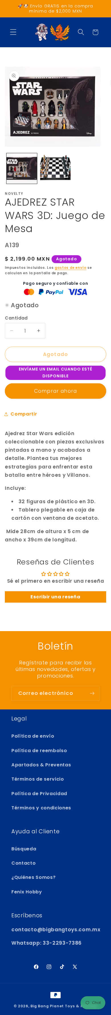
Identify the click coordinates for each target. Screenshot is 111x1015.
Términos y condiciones (41, 808)
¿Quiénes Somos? (33, 877)
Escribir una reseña (55, 597)
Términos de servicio (37, 779)
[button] (13, 32)
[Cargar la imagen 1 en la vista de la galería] (22, 168)
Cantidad (16, 318)
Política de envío (32, 736)
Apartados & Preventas (41, 765)
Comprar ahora (55, 391)
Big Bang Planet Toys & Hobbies (63, 1006)
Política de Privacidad (39, 793)
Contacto (23, 863)
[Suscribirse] (92, 693)
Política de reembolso (39, 750)
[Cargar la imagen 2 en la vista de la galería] (55, 168)
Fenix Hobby (26, 892)
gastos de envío (70, 267)
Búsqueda (23, 849)
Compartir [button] (24, 414)
